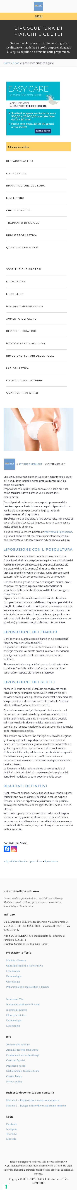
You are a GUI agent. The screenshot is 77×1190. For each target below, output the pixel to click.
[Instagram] (14, 849)
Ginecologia (13, 981)
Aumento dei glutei (22, 318)
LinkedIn (11, 1138)
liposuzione (51, 861)
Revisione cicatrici (21, 331)
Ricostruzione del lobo (25, 185)
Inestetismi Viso (15, 999)
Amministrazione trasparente (22, 1049)
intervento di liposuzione (58, 531)
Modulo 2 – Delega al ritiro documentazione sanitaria (36, 1105)
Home (7, 62)
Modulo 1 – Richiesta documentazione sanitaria (32, 1100)
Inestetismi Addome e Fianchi (23, 1004)
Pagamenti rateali (15, 1065)
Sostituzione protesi (23, 269)
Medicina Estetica (16, 960)
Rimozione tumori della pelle (30, 355)
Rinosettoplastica (21, 235)
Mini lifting (15, 198)
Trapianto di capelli (23, 223)
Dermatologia (13, 976)
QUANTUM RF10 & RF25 (22, 247)
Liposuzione (16, 281)
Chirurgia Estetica (16, 1015)
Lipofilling (15, 294)
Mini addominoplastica (24, 306)
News (16, 62)
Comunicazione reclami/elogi (22, 1055)
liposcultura (35, 861)
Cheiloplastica (18, 210)
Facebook (11, 1124)
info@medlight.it (51, 926)
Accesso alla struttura (18, 1044)
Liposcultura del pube (24, 380)
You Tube (11, 1134)
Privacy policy (14, 1081)
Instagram (11, 1129)
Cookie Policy (14, 1076)
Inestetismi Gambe (16, 1009)
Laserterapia (13, 971)
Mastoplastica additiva (25, 343)
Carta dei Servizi (15, 1060)
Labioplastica (17, 368)
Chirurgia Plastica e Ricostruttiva (24, 965)
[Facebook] (7, 849)
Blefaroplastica (19, 161)
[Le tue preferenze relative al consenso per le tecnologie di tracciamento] (6, 1186)
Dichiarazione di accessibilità (22, 1071)
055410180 (14, 926)
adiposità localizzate (15, 861)
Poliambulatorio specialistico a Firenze (27, 986)
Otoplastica (16, 173)
